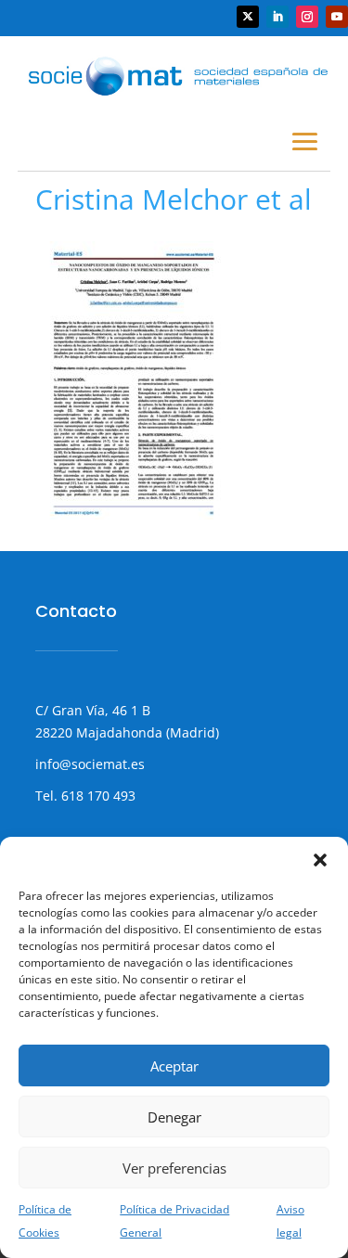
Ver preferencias (174, 1168)
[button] (320, 860)
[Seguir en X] (248, 17)
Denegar (174, 1117)
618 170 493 (96, 795)
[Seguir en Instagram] (307, 17)
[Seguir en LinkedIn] (277, 17)
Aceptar (174, 1066)
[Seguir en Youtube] (337, 17)
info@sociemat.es (90, 764)
